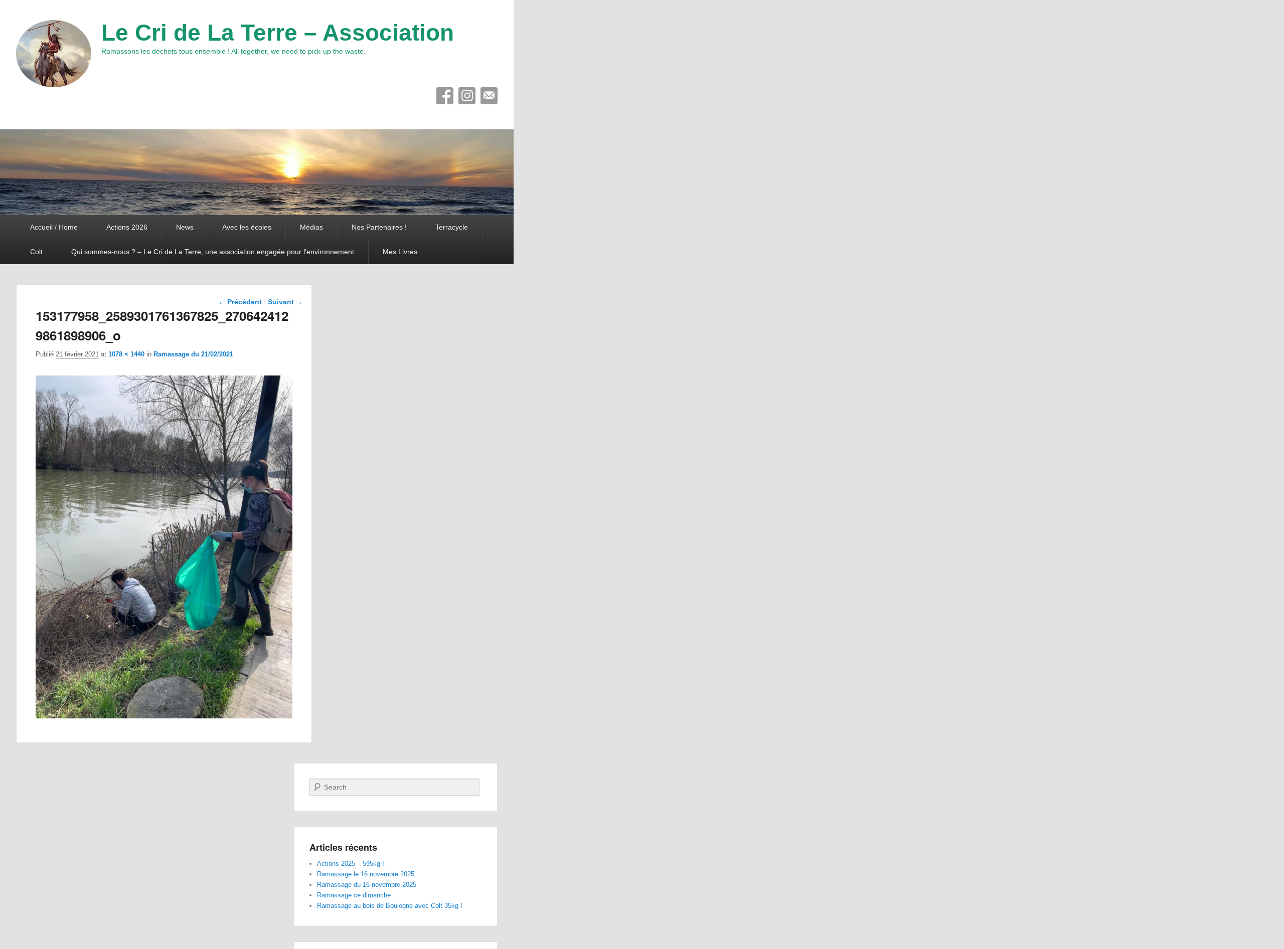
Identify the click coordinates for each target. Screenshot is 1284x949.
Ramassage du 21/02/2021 (193, 354)
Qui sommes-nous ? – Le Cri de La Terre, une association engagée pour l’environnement (212, 252)
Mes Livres (400, 252)
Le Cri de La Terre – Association (277, 33)
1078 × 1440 (126, 354)
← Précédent (240, 302)
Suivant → (285, 302)
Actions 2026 (126, 227)
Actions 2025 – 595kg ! (350, 863)
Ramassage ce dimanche (354, 895)
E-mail (489, 95)
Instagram (466, 95)
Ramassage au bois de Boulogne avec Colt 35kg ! (389, 905)
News (185, 227)
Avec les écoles (246, 227)
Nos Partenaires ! (379, 227)
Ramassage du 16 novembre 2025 (366, 884)
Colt (36, 252)
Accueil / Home (54, 227)
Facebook (444, 95)
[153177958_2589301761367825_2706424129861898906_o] (164, 715)
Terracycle (451, 227)
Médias (311, 227)
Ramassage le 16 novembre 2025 (365, 874)
